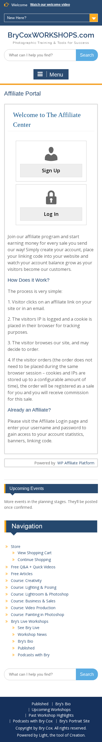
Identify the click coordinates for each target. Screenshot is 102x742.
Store (15, 546)
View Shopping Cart (35, 552)
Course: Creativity (26, 580)
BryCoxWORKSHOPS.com (51, 35)
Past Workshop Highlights (51, 715)
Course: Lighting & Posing (33, 587)
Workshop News (32, 634)
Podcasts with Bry (34, 654)
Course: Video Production (33, 607)
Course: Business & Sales (33, 600)
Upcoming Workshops (51, 710)
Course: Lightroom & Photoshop (40, 594)
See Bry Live (28, 627)
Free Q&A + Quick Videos (33, 566)
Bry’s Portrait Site (74, 721)
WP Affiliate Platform (75, 462)
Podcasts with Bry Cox (32, 721)
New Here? (16, 18)
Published (26, 648)
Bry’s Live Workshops (29, 621)
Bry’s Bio (25, 641)
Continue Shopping (34, 559)
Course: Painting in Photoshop (37, 614)
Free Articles (22, 573)
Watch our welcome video (50, 5)
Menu (56, 75)
